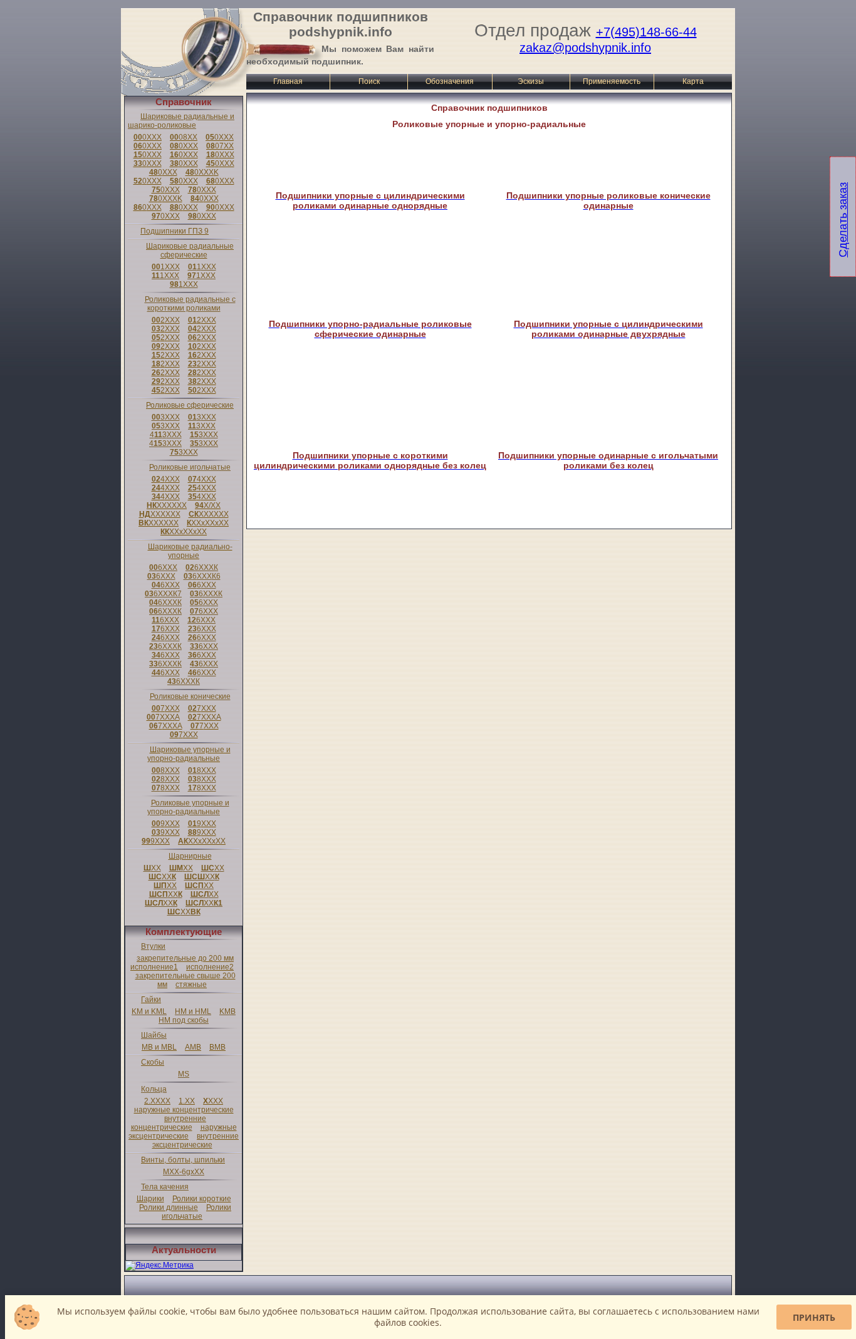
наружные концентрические (184, 1109)
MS (183, 1074)
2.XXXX (157, 1101)
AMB (193, 1047)
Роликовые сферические (190, 405)
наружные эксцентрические (182, 1131)
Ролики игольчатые (196, 1212)
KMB (227, 1011)
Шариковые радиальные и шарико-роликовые (181, 121)
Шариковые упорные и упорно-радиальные (189, 754)
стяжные (191, 984)
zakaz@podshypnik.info (585, 47)
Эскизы (531, 81)
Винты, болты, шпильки (183, 1159)
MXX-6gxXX (183, 1171)
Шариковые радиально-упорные (190, 551)
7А (163, 717)
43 (166, 434)
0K (202, 172)
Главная (288, 81)
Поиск (369, 81)
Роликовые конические (190, 696)
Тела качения (165, 1186)
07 (220, 146)
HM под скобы (184, 1020)
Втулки (153, 946)
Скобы (152, 1062)
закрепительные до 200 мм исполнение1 (182, 962)
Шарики (150, 1198)
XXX (213, 1101)
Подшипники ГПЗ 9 (174, 231)
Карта (693, 81)
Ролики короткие (201, 1198)
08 (183, 137)
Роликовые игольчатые (190, 467)
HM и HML (193, 1011)
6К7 (163, 593)
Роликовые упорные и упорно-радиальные (188, 807)
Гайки (151, 999)
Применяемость (611, 81)
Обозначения (449, 81)
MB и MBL (159, 1047)
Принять (814, 1317)
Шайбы (154, 1035)
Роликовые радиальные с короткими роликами (190, 304)
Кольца (154, 1089)
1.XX (187, 1101)
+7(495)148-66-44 (646, 32)
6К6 (202, 576)
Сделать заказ (843, 219)
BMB (217, 1047)
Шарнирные (190, 856)
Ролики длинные (168, 1207)
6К (201, 567)
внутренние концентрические (169, 1123)
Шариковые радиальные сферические (190, 250)
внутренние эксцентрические (195, 1140)
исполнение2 (210, 967)
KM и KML (149, 1011)
